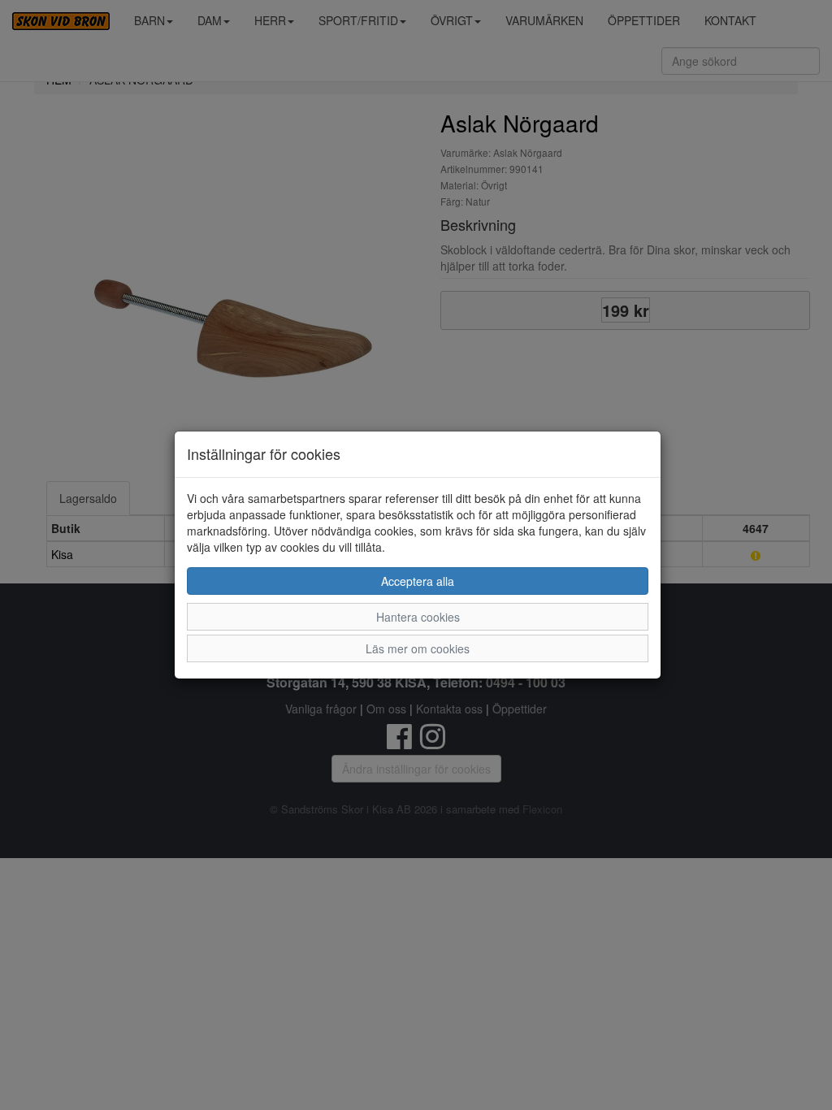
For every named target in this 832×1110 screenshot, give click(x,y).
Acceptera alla (417, 581)
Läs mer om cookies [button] (418, 648)
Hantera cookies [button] (418, 617)
